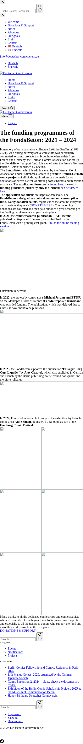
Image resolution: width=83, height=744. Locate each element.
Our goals (14, 93)
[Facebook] (2, 742)
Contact (12, 100)
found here (56, 184)
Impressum (14, 714)
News (11, 86)
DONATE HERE (42, 205)
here (3, 191)
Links (11, 97)
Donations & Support (21, 83)
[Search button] (39, 636)
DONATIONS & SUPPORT (18, 630)
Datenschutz (15, 721)
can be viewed (69, 187)
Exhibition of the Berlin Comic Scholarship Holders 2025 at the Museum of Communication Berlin (44, 690)
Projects (12, 123)
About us (13, 90)
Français (13, 66)
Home (11, 79)
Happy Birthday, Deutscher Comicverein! (33, 695)
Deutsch (13, 63)
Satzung (13, 717)
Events (12, 648)
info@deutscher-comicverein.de (19, 56)
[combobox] (18, 639)
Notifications (15, 652)
